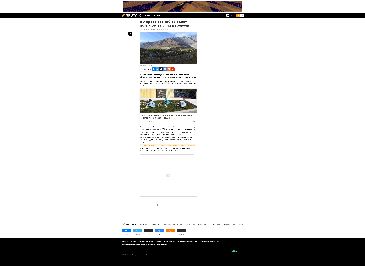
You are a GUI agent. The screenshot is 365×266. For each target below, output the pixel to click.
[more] (194, 121)
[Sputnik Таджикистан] (132, 18)
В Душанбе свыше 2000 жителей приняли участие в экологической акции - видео (167, 116)
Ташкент (168, 205)
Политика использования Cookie (209, 241)
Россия (179, 224)
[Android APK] (236, 251)
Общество (160, 205)
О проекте (125, 241)
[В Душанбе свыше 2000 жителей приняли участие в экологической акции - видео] (168, 101)
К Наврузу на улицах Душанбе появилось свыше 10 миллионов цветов (167, 145)
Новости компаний (169, 241)
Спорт (234, 224)
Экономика (197, 224)
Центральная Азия (168, 224)
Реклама (158, 241)
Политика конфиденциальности (187, 241)
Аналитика (226, 224)
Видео (240, 224)
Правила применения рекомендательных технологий (138, 244)
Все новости (144, 205)
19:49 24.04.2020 (145, 29)
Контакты (133, 241)
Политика (187, 224)
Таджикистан (152, 205)
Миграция (216, 224)
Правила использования (145, 241)
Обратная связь (162, 244)
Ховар (167, 83)
